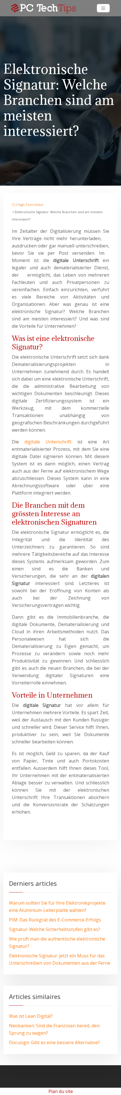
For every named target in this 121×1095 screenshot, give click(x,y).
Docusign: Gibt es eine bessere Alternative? (54, 1042)
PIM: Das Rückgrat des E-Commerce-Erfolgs (55, 920)
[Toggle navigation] (103, 8)
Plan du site (60, 1091)
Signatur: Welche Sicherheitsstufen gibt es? (54, 929)
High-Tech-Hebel (30, 204)
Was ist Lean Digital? (31, 1016)
